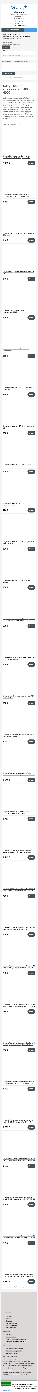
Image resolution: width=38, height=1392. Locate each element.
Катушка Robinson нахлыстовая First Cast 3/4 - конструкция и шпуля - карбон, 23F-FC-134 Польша (19, 1044)
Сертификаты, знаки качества (15, 1341)
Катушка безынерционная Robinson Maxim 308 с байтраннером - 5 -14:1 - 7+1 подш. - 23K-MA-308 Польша (19, 1237)
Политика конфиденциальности (16, 1339)
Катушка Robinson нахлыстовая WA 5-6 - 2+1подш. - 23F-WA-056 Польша (17, 812)
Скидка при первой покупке (14, 1348)
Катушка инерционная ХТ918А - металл (17, 464)
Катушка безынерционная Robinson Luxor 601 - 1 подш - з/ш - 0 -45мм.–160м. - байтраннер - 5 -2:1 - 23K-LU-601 (19, 1276)
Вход (15, 25)
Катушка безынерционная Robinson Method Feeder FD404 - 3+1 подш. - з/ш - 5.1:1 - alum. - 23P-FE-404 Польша (18, 1122)
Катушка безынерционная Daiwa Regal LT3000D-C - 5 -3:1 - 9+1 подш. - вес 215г (16, 157)
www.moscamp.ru (15, 1374)
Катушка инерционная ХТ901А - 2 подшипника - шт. (14, 504)
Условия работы (11, 1337)
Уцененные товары (12, 1353)
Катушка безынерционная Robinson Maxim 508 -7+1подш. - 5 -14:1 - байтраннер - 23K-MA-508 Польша (19, 1160)
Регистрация (22, 25)
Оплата (8, 1318)
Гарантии (9, 1321)
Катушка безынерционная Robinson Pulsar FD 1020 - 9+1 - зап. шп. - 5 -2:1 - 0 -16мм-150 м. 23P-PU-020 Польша (18, 1083)
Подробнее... (6, 1390)
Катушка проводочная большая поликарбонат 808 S (14, 311)
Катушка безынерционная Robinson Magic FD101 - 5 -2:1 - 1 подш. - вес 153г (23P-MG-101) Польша (19, 1199)
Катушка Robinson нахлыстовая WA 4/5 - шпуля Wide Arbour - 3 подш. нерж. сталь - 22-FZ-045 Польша (19, 852)
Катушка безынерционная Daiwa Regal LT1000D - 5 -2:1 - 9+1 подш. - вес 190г (16, 195)
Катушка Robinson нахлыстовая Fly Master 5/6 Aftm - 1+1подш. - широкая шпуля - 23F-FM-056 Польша (19, 890)
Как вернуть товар (12, 1323)
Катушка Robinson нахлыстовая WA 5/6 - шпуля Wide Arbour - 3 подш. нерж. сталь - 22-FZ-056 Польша (19, 774)
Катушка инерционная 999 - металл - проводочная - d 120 (16, 349)
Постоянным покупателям (14, 1351)
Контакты (9, 1334)
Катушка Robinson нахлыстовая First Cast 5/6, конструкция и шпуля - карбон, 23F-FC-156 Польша (19, 929)
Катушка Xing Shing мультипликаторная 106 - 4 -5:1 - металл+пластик (19, 658)
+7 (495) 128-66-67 (19, 12)
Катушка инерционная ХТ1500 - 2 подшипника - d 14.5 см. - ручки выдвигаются (19, 619)
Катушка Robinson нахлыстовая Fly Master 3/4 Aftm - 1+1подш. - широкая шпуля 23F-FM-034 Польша (19, 1006)
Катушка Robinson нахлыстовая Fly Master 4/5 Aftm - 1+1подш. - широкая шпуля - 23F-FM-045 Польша (19, 967)
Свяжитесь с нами (11, 1325)
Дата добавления (9, 124)
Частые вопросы (11, 1327)
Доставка (9, 1316)
